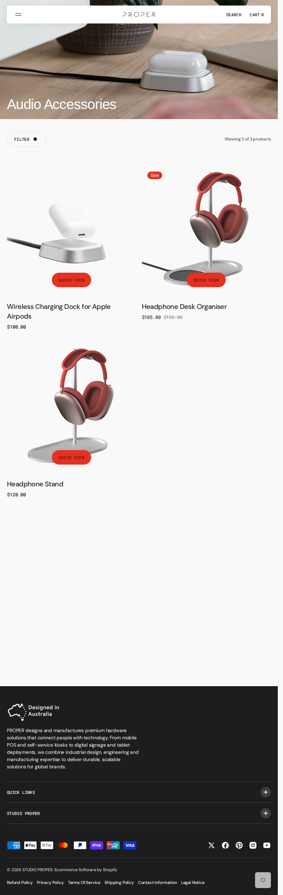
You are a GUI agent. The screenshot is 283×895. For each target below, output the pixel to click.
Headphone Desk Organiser (184, 306)
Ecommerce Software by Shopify (86, 870)
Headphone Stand (35, 483)
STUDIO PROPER (37, 870)
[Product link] (71, 230)
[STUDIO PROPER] (139, 14)
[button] (19, 14)
